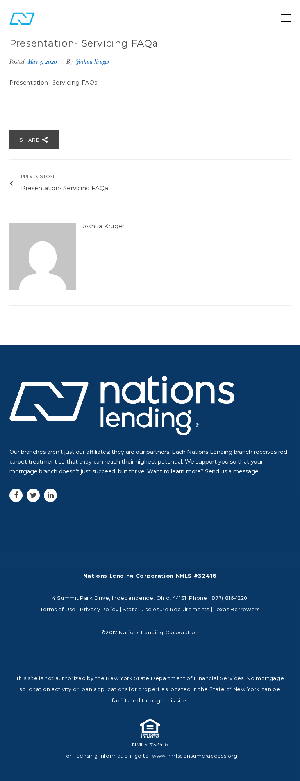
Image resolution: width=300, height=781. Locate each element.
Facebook (16, 495)
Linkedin (50, 495)
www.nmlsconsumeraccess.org (195, 755)
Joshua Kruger (93, 61)
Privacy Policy (99, 609)
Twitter (33, 495)
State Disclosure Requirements (166, 609)
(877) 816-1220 (229, 598)
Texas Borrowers (237, 609)
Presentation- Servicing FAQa (53, 82)
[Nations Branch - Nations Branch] (22, 18)
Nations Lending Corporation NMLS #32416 (149, 575)
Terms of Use (58, 609)
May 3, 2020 (43, 61)
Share (30, 140)
